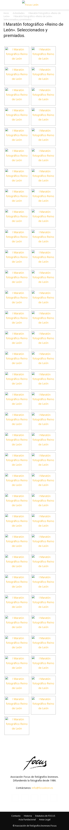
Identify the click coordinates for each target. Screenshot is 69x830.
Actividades (18, 13)
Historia (28, 815)
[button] (6, 5)
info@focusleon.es (42, 787)
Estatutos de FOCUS (45, 815)
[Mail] (34, 797)
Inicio (6, 13)
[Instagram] (24, 797)
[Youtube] (53, 797)
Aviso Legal (44, 819)
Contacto (16, 815)
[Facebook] (15, 797)
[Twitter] (44, 797)
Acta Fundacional (27, 819)
